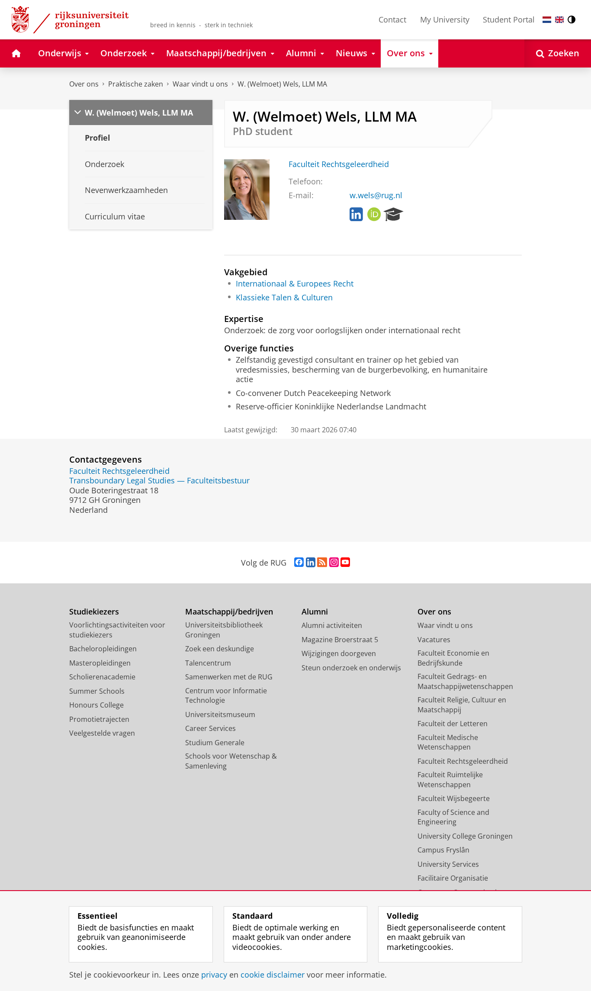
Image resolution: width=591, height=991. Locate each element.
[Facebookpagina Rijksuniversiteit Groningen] (299, 562)
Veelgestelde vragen (102, 733)
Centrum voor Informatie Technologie (226, 695)
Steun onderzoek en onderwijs (351, 667)
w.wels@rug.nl (376, 195)
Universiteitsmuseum (220, 714)
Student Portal (509, 19)
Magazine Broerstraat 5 (340, 639)
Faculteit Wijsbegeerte (454, 798)
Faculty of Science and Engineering (453, 817)
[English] (559, 19)
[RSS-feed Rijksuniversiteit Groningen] (322, 562)
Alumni (315, 612)
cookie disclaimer (273, 975)
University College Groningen (465, 836)
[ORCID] (374, 215)
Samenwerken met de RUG (229, 677)
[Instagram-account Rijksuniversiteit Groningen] (334, 562)
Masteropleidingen (100, 663)
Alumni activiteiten (332, 625)
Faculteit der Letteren (453, 723)
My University (444, 19)
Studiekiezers (94, 612)
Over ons (84, 84)
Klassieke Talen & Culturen (284, 297)
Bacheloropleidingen (103, 648)
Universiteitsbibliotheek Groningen (224, 630)
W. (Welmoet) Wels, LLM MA (282, 84)
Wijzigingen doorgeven (339, 653)
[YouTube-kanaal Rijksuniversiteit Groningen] (345, 562)
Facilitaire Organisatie (453, 878)
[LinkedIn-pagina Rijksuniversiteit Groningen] (310, 562)
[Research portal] (393, 215)
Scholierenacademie (102, 677)
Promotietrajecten (99, 719)
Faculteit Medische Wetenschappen (448, 742)
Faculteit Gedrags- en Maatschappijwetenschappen (465, 681)
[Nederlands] (547, 19)
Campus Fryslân (443, 850)
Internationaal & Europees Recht (294, 284)
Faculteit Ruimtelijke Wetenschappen (450, 779)
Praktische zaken (135, 84)
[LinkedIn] (356, 215)
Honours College (96, 705)
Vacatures (434, 639)
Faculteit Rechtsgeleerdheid (339, 164)
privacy (214, 975)
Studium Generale (214, 742)
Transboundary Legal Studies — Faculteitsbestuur (159, 481)
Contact (392, 19)
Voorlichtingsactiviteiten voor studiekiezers (117, 630)
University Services (448, 864)
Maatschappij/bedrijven (229, 612)
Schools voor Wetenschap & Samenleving (231, 761)
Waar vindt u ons (200, 84)
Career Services (210, 728)
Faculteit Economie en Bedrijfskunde (453, 658)
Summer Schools (97, 691)
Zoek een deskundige (219, 648)
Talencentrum (208, 663)
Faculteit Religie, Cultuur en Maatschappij (462, 704)
